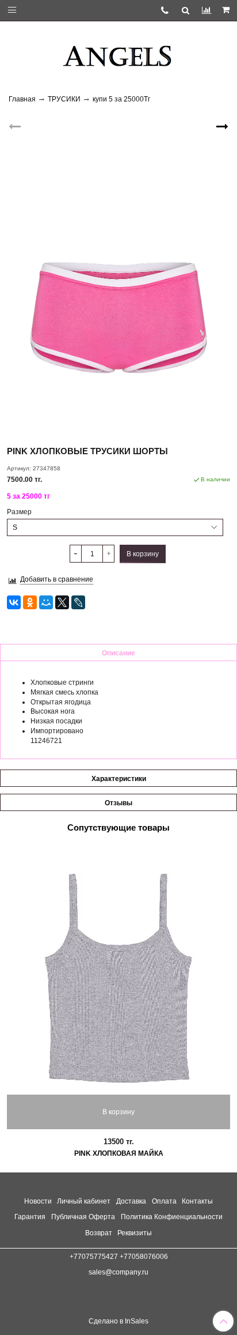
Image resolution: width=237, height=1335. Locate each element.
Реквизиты (134, 1233)
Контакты (197, 1201)
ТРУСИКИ (64, 99)
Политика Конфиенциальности (172, 1217)
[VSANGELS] (118, 52)
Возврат (98, 1233)
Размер (19, 511)
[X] (62, 602)
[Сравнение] (206, 10)
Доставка (131, 1201)
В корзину (118, 1112)
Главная (22, 99)
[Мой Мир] (46, 602)
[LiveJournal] (78, 602)
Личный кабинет (83, 1201)
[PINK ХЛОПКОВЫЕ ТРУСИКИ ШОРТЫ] (118, 274)
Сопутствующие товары (118, 827)
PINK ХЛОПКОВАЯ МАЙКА (118, 1153)
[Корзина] (226, 10)
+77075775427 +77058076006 (119, 1257)
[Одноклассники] (30, 602)
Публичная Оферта (83, 1217)
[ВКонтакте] (14, 602)
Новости (38, 1201)
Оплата (164, 1201)
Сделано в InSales (118, 1321)
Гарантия (29, 1217)
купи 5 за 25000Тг (121, 99)
